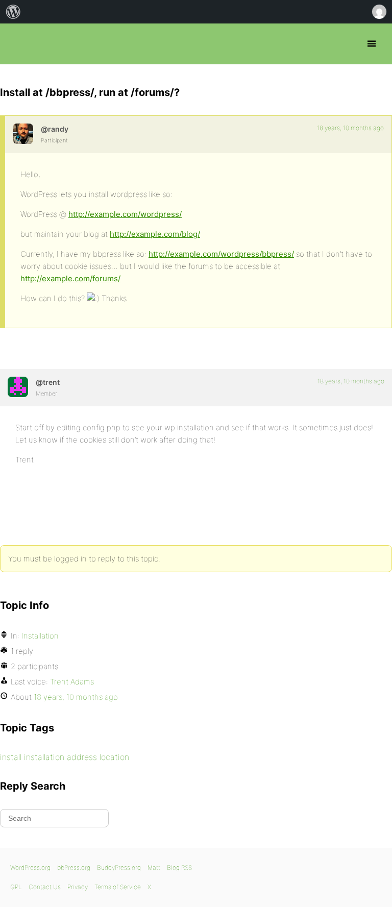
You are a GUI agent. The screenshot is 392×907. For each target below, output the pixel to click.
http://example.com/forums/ (70, 278)
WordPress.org (30, 867)
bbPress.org (16, 43)
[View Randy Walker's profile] (23, 134)
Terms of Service (117, 887)
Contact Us (45, 887)
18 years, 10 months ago (350, 128)
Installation (40, 636)
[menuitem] (13, 11)
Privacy (77, 887)
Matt (154, 867)
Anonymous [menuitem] (378, 11)
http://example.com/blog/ (155, 234)
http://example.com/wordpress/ (125, 214)
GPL (16, 887)
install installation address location (64, 757)
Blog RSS (179, 867)
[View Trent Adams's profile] (18, 387)
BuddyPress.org (119, 867)
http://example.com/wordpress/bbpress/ (221, 254)
